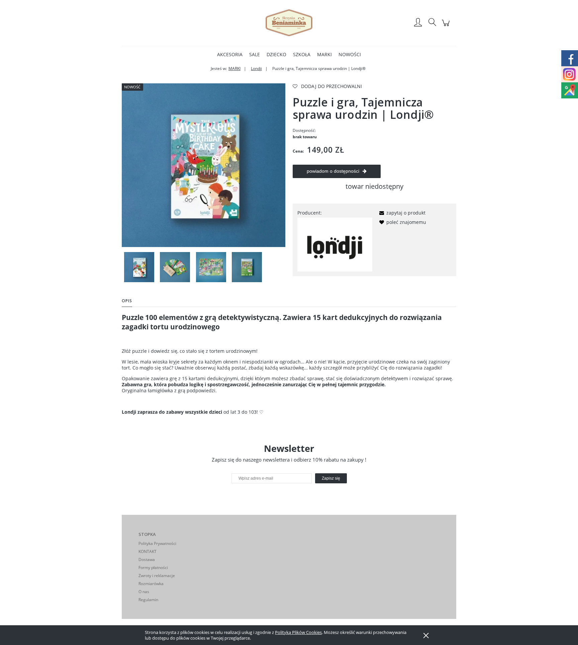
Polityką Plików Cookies (298, 632)
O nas (143, 591)
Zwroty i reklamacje (156, 575)
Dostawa (146, 559)
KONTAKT (147, 551)
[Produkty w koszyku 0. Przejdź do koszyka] (447, 26)
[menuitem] (229, 54)
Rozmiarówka (151, 583)
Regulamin (148, 599)
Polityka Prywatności (157, 543)
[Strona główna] (289, 22)
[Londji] (334, 244)
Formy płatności (153, 567)
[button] (401, 213)
